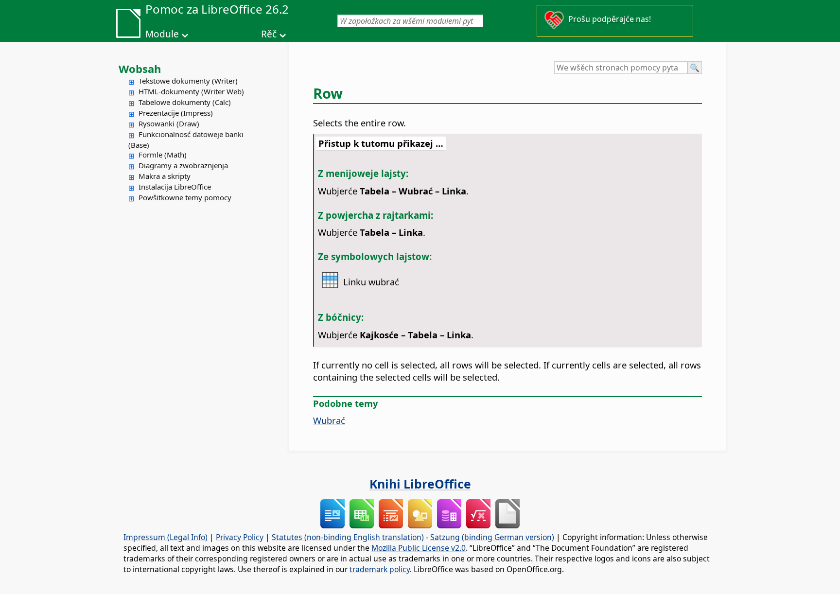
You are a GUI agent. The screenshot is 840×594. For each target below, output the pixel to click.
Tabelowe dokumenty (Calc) (185, 102)
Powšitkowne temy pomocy (185, 197)
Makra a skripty (165, 176)
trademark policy (380, 569)
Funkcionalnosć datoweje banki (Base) (186, 139)
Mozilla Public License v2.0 (418, 547)
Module (162, 34)
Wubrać (329, 420)
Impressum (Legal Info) (165, 537)
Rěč (269, 34)
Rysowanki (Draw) (169, 123)
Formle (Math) (163, 154)
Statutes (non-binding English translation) (348, 537)
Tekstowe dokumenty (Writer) (188, 81)
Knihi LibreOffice (420, 483)
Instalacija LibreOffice (175, 187)
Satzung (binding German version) (492, 537)
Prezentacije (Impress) (176, 113)
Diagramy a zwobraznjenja (183, 165)
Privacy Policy (239, 537)
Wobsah (140, 68)
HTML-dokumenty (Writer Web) (191, 91)
